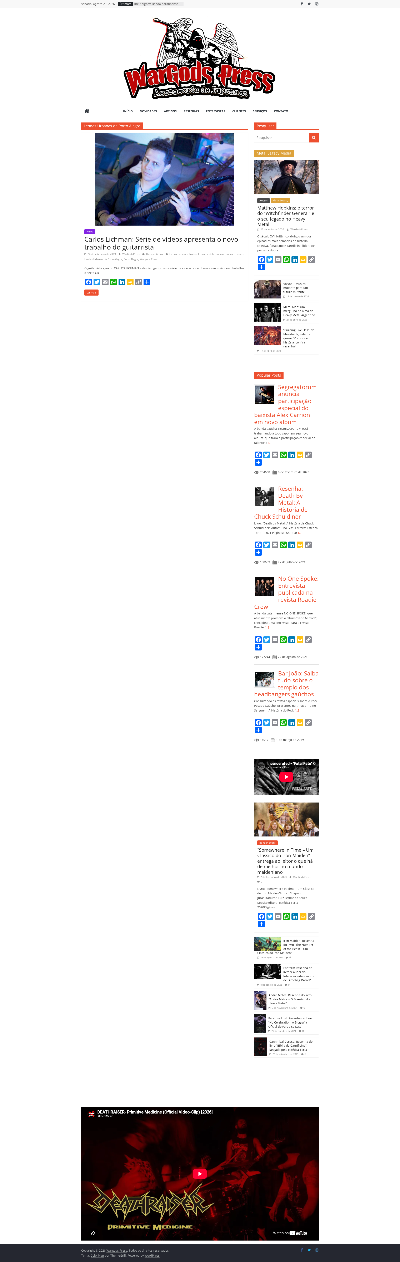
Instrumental (205, 254)
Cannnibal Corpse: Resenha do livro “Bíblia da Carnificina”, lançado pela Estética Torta (290, 1046)
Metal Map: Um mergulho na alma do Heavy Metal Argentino (299, 311)
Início (128, 111)
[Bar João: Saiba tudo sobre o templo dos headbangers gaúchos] (266, 672)
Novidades (148, 111)
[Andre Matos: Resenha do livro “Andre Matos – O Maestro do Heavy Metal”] (260, 993)
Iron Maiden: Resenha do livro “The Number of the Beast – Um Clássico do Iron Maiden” (285, 947)
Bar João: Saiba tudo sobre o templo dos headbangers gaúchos (286, 683)
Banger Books (267, 842)
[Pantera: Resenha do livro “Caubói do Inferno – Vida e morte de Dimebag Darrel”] (267, 966)
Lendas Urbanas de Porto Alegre (103, 259)
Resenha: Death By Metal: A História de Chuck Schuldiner (281, 502)
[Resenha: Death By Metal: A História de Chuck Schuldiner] (266, 487)
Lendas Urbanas (234, 254)
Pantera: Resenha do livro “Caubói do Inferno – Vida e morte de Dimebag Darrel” (298, 974)
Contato (281, 111)
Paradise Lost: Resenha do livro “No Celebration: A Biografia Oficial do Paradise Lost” (290, 1022)
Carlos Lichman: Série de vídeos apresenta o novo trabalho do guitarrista (161, 243)
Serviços (260, 111)
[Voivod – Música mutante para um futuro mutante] (267, 282)
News (89, 231)
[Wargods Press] (86, 111)
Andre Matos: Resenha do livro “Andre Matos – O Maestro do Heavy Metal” (290, 999)
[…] (269, 443)
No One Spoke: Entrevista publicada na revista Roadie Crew (286, 592)
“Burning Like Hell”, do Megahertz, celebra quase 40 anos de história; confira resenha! (298, 338)
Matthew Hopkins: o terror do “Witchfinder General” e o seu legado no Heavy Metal (285, 216)
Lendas (219, 254)
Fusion (192, 254)
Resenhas (191, 111)
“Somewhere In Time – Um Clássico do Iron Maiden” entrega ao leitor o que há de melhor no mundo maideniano (285, 861)
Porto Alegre (131, 259)
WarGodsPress (131, 254)
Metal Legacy (280, 200)
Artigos (170, 111)
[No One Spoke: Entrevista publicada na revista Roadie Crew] (266, 577)
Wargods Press (149, 259)
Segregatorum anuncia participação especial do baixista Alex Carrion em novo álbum (285, 404)
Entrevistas (215, 111)
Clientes (239, 111)
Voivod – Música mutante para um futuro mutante (295, 288)
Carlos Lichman (178, 254)
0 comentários (154, 254)
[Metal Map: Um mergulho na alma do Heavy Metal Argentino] (267, 305)
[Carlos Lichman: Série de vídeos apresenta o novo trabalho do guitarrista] (164, 135)
